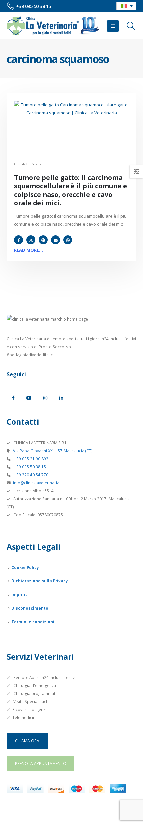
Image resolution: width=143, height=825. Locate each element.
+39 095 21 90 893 (30, 458)
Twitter (30, 239)
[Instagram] (45, 398)
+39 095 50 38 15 (29, 466)
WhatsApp (67, 239)
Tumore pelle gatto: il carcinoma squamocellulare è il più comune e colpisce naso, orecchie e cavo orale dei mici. (70, 190)
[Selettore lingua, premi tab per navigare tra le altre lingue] (126, 6)
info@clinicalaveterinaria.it (38, 482)
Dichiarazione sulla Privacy (39, 580)
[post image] (71, 130)
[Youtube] (29, 398)
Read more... (28, 250)
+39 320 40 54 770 (30, 474)
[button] (113, 26)
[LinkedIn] (61, 398)
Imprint (19, 594)
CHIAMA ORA (27, 740)
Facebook (18, 239)
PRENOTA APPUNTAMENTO (40, 763)
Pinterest (43, 239)
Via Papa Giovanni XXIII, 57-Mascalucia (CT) (52, 450)
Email (55, 239)
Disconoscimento (29, 608)
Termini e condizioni (32, 621)
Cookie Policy (25, 567)
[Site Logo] (53, 26)
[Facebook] (13, 398)
